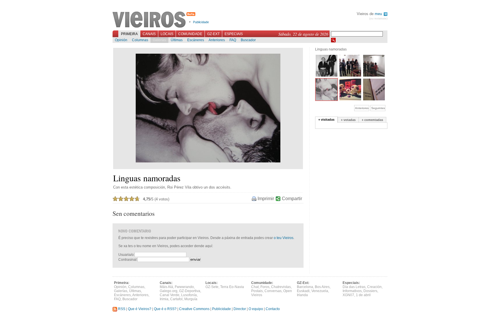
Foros (264, 287)
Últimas (177, 40)
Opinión (121, 40)
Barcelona (305, 287)
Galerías (159, 40)
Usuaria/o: (126, 255)
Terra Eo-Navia (232, 287)
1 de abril (363, 295)
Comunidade (190, 34)
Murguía (190, 299)
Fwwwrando (184, 287)
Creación (374, 287)
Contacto (273, 309)
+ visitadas (326, 119)
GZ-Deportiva (189, 291)
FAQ (232, 40)
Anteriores (217, 40)
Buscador (248, 40)
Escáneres (195, 40)
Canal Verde (169, 295)
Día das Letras (354, 287)
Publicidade (201, 22)
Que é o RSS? (165, 309)
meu (379, 14)
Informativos (352, 291)
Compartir (292, 198)
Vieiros (155, 20)
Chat (255, 287)
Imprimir (266, 198)
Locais (167, 34)
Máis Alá (166, 287)
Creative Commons (194, 309)
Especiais (234, 34)
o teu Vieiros (283, 238)
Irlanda (302, 295)
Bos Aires (322, 287)
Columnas (140, 40)
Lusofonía (189, 295)
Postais (257, 291)
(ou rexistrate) (378, 18)
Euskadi (303, 291)
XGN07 (348, 295)
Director (240, 309)
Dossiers (370, 291)
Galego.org (168, 291)
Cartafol (176, 299)
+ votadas (348, 120)
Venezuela (319, 291)
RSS (121, 309)
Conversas (273, 291)
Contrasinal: (127, 260)
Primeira (129, 34)
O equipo (256, 309)
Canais (149, 34)
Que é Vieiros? (139, 309)
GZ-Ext (213, 34)
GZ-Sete (211, 287)
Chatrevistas (281, 287)
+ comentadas (372, 120)
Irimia (164, 299)
